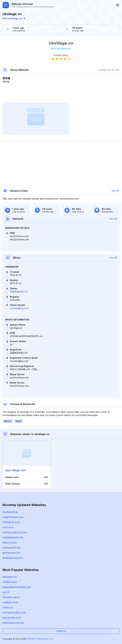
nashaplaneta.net (13, 537)
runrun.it (8, 527)
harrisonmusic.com (14, 612)
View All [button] (115, 191)
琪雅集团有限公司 (19, 291)
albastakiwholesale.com (17, 587)
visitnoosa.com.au (13, 622)
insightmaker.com (13, 517)
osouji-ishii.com (12, 617)
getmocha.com (11, 552)
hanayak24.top (11, 547)
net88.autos (10, 582)
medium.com (10, 602)
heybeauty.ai (10, 512)
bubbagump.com (13, 557)
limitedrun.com (11, 522)
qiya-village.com (15, 470)
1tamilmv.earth (11, 597)
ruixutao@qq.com (19, 308)
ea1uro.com (10, 542)
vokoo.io (8, 607)
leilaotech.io (10, 576)
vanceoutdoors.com (15, 532)
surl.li (6, 592)
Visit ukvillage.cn (12, 18)
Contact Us (61, 631)
